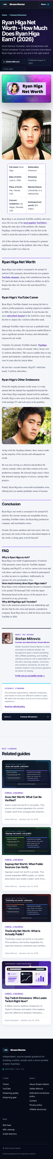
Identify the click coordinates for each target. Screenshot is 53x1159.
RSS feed (7, 1125)
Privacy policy (35, 1105)
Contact (33, 1101)
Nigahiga (42, 345)
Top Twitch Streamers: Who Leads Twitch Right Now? (26, 999)
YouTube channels (10, 277)
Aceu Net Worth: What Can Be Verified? (23, 798)
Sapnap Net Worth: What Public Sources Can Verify (24, 865)
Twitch (6, 1084)
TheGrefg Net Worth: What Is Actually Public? (22, 932)
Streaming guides (11, 1093)
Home (4, 15)
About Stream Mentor (39, 1084)
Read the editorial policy (15, 706)
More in (26, 717)
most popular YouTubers (35, 222)
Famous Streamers (18, 15)
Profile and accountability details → (30, 676)
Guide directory (10, 1134)
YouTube (7, 1088)
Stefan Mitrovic (13, 62)
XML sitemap (9, 1129)
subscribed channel (16, 315)
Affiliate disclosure (37, 1109)
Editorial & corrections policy (39, 1094)
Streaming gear (10, 1097)
